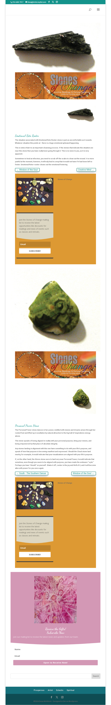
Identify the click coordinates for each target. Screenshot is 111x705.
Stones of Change (65, 179)
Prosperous (39, 690)
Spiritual (70, 690)
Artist (50, 690)
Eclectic (59, 690)
